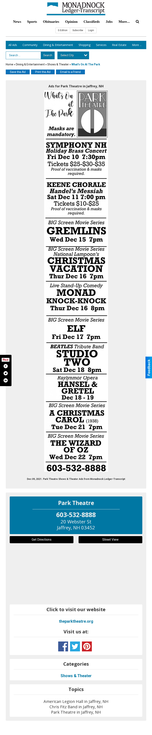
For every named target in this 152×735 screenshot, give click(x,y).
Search (47, 55)
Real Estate (119, 45)
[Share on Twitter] (5, 373)
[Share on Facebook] (5, 366)
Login (91, 30)
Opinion (71, 22)
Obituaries (51, 22)
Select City (67, 55)
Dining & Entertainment (58, 45)
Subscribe (77, 30)
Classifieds (92, 22)
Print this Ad (42, 72)
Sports (32, 22)
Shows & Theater (58, 64)
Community (30, 45)
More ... (137, 45)
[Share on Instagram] (5, 380)
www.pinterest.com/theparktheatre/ (87, 646)
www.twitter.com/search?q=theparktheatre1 (75, 646)
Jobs (109, 22)
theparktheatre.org (76, 621)
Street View (110, 539)
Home (9, 64)
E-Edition (62, 30)
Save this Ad (18, 72)
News (17, 22)
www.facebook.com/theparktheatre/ (63, 646)
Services (101, 45)
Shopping (84, 45)
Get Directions (41, 539)
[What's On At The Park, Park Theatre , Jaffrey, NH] (76, 281)
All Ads (13, 45)
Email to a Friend (70, 72)
